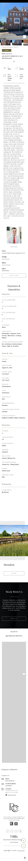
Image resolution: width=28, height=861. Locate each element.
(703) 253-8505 (8, 785)
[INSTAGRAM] (11, 831)
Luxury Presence (14, 842)
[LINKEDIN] (16, 831)
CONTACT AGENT (14, 275)
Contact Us (14, 618)
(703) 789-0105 (5, 259)
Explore (14, 573)
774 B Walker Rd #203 (11, 790)
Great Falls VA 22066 (11, 792)
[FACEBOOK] (7, 831)
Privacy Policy (21, 850)
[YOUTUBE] (20, 831)
